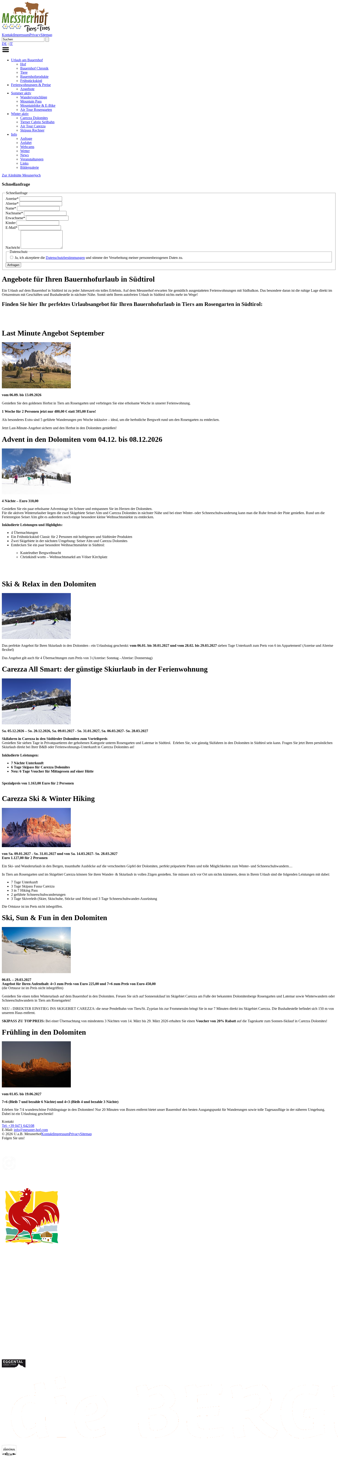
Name (11, 208)
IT (11, 44)
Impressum (21, 35)
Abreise (12, 203)
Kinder (11, 223)
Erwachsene (15, 218)
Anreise (12, 199)
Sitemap (46, 35)
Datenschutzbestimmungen (65, 258)
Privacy (34, 35)
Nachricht (13, 247)
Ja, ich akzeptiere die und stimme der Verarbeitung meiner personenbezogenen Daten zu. (99, 258)
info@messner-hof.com (31, 1130)
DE (4, 44)
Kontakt (8, 35)
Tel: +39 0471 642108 (18, 1126)
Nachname (14, 213)
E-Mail (11, 228)
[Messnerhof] (26, 31)
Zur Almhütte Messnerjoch (21, 175)
